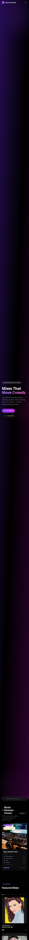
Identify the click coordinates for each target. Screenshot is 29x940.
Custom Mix (10, 416)
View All (22, 813)
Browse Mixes (8, 410)
